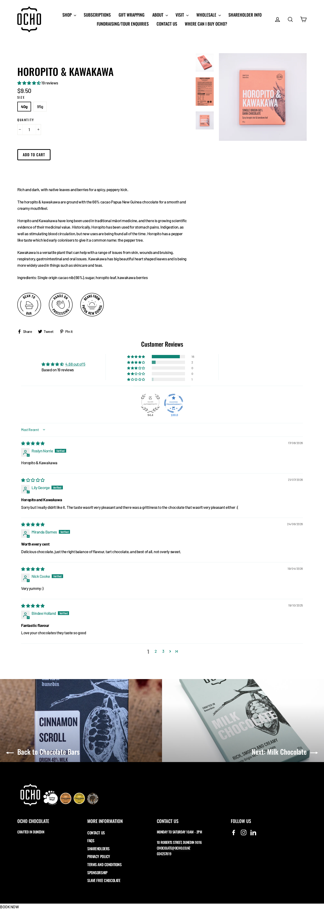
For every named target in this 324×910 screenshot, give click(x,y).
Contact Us (167, 24)
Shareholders (98, 848)
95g (40, 106)
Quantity (25, 120)
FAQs (90, 840)
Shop (67, 15)
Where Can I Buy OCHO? (206, 24)
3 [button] (163, 651)
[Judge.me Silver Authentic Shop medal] (150, 403)
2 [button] (156, 651)
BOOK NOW (9, 906)
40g (24, 106)
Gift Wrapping (131, 15)
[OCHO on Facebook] (233, 832)
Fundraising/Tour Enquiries (123, 24)
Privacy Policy (98, 856)
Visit (180, 15)
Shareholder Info (245, 15)
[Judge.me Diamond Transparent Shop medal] (173, 403)
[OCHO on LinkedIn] (253, 832)
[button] (29, 82)
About (158, 15)
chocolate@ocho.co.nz (173, 847)
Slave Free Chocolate (103, 880)
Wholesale (206, 15)
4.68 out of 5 (75, 364)
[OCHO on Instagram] (243, 832)
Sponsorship (97, 872)
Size (21, 97)
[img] (33, 443)
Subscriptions (97, 15)
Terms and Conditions (104, 864)
